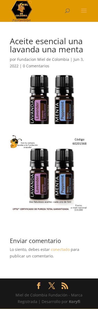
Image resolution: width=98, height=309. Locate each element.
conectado (60, 249)
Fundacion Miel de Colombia (43, 59)
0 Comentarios (36, 65)
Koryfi (74, 301)
